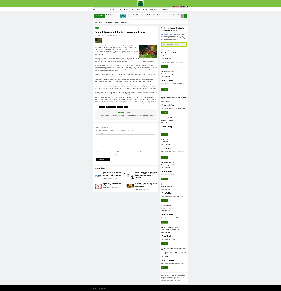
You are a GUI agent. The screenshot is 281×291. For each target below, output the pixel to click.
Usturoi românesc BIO (167, 208)
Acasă (112, 9)
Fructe (167, 122)
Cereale (168, 101)
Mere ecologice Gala (167, 120)
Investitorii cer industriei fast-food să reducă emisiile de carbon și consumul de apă (146, 184)
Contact (185, 288)
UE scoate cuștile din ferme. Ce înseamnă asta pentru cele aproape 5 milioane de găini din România (114, 173)
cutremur (102, 107)
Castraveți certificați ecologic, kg (170, 229)
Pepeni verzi (164, 141)
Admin (105, 178)
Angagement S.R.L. (175, 130)
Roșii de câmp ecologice (168, 165)
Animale (138, 9)
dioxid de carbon (111, 107)
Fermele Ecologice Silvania (177, 263)
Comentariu (99, 133)
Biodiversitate (153, 9)
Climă (132, 9)
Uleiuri (167, 256)
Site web (139, 151)
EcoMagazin (98, 35)
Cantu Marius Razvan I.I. (177, 196)
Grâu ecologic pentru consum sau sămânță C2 (173, 97)
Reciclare (119, 9)
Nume (98, 151)
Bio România (180, 277)
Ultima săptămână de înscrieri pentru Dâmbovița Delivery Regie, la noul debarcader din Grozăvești (133, 15)
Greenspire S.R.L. (175, 239)
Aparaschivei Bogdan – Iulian (178, 108)
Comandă (164, 66)
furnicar (120, 107)
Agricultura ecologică (166, 34)
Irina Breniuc (107, 187)
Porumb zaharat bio (166, 186)
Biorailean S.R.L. (175, 217)
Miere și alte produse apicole (173, 55)
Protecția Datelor (179, 288)
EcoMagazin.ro (102, 288)
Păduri (145, 9)
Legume (168, 76)
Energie (126, 9)
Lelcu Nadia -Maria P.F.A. (177, 62)
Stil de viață (162, 9)
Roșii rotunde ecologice (167, 74)
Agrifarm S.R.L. (174, 174)
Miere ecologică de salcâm (169, 52)
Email (118, 151)
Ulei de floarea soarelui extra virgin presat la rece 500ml (173, 253)
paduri (126, 107)
